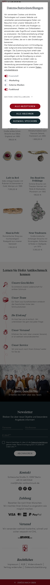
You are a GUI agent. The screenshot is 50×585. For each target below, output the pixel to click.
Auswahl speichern (25, 121)
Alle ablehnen (25, 114)
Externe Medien (16, 85)
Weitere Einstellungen (17, 97)
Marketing (14, 81)
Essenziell (13, 76)
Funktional (14, 90)
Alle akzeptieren (25, 107)
